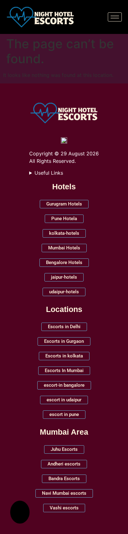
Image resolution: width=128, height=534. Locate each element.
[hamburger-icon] (115, 16)
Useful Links (48, 173)
